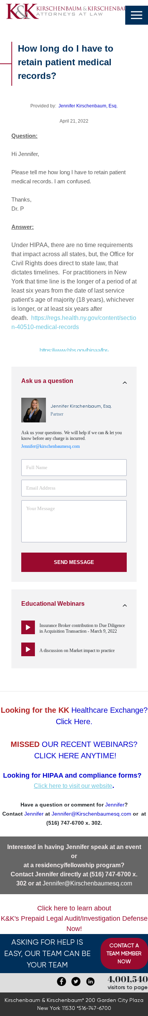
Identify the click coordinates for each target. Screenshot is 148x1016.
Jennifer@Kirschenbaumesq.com (87, 883)
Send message (74, 562)
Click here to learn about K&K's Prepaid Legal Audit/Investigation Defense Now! (74, 918)
